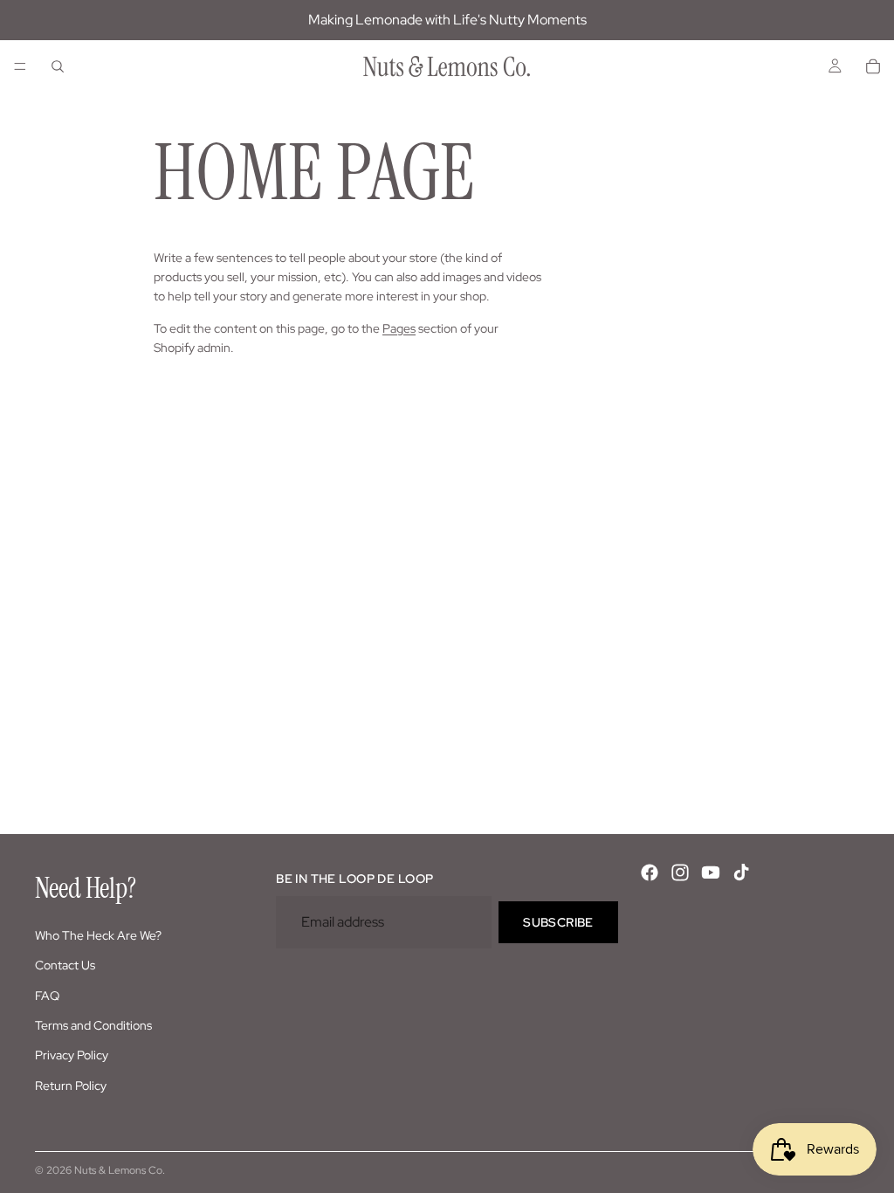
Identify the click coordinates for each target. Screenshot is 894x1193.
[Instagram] (680, 872)
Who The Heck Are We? (98, 934)
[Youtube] (710, 872)
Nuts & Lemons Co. (119, 1170)
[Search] (57, 66)
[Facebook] (649, 872)
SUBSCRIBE (558, 921)
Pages (399, 328)
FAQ (47, 995)
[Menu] (20, 66)
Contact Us (65, 965)
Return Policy (71, 1085)
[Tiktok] (741, 872)
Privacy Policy (71, 1055)
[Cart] (873, 66)
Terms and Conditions (93, 1025)
